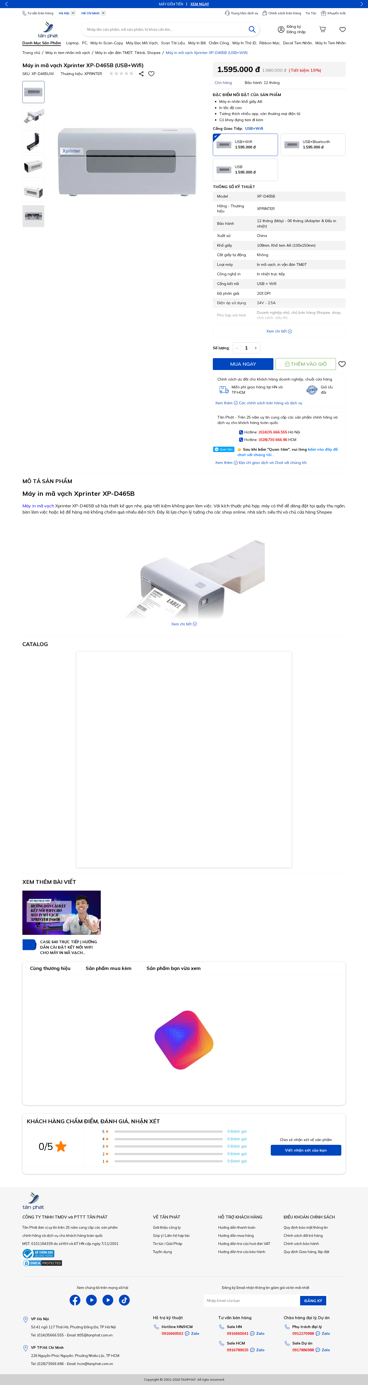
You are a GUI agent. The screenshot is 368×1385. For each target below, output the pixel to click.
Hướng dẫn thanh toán (236, 1227)
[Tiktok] (124, 1300)
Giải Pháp (174, 1243)
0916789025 (237, 1349)
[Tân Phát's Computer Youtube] (107, 1300)
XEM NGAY (199, 4)
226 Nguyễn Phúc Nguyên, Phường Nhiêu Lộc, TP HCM (75, 1355)
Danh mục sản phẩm (41, 42)
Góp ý (158, 1235)
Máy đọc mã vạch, (142, 42)
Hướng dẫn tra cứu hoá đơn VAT (244, 1243)
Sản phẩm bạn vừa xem (174, 968)
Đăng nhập (296, 31)
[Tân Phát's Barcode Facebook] (75, 1300)
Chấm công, (219, 42)
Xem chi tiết (276, 331)
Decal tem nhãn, (298, 42)
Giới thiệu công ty (167, 1227)
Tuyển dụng (162, 1252)
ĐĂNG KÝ (313, 1300)
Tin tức (158, 1243)
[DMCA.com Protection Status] (42, 1266)
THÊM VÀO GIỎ (309, 364)
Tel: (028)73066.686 (47, 1364)
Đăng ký (294, 26)
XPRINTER (93, 73)
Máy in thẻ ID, (244, 42)
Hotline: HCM (270, 439)
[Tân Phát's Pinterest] (91, 1300)
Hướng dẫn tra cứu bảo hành (241, 1252)
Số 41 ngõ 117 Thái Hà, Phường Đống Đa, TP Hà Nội (73, 1327)
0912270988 (303, 1333)
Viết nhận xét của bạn (306, 1150)
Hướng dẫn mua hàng (236, 1235)
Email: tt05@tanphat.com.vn (90, 1335)
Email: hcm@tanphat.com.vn (90, 1364)
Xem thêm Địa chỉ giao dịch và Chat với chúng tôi (261, 462)
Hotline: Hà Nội (272, 432)
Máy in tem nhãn (330, 42)
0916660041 (237, 1333)
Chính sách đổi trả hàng (303, 1235)
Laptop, (72, 42)
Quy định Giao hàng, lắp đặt (306, 1252)
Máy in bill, (197, 42)
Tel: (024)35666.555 (47, 1335)
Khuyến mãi (337, 13)
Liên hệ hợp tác (177, 1235)
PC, (85, 42)
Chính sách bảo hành (301, 1243)
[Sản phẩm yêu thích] (342, 29)
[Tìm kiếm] (252, 29)
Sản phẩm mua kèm (108, 968)
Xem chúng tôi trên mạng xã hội (102, 1287)
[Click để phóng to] (128, 162)
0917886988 (303, 1349)
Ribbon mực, (269, 42)
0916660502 (172, 1333)
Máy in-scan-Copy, (107, 42)
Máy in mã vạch (38, 505)
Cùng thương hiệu (50, 968)
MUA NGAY (243, 364)
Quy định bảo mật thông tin (306, 1227)
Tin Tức (310, 13)
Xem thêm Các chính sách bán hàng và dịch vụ (258, 402)
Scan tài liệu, (173, 42)
